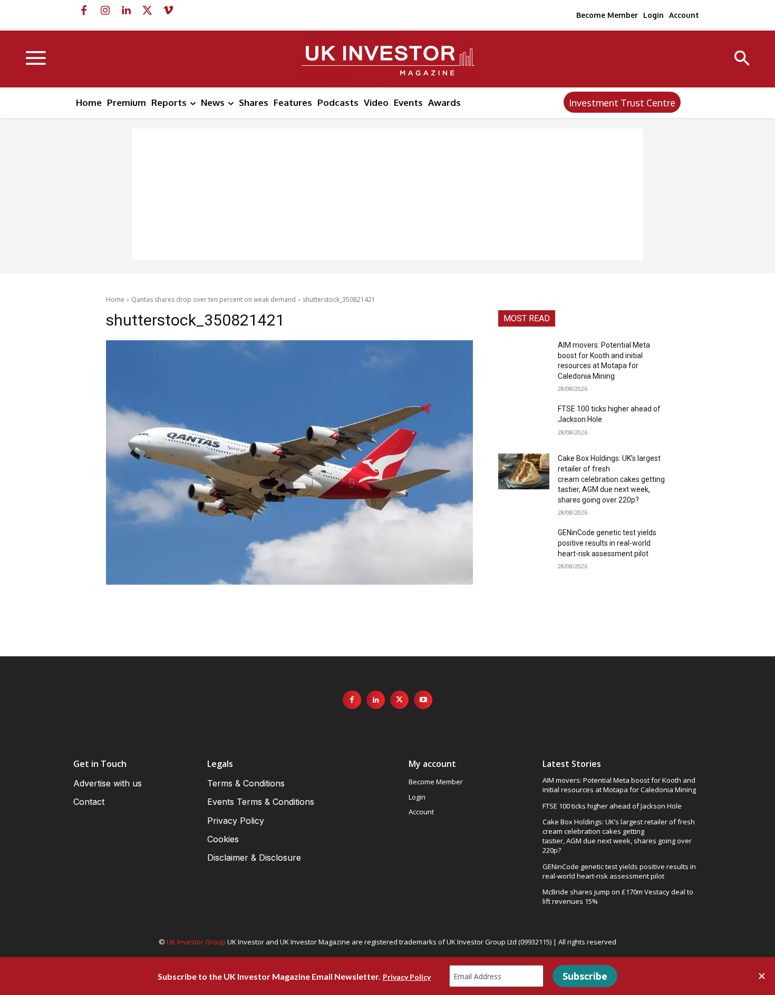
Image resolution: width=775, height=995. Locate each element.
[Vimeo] (168, 10)
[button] (742, 59)
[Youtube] (423, 700)
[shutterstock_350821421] (289, 462)
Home (115, 299)
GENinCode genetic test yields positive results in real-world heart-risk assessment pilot (607, 542)
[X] (147, 10)
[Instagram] (104, 10)
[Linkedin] (126, 10)
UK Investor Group (196, 942)
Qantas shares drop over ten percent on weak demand (213, 299)
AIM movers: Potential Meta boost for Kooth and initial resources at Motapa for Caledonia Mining (619, 784)
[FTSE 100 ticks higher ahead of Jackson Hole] (523, 422)
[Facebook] (83, 10)
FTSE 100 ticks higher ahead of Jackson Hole (612, 806)
